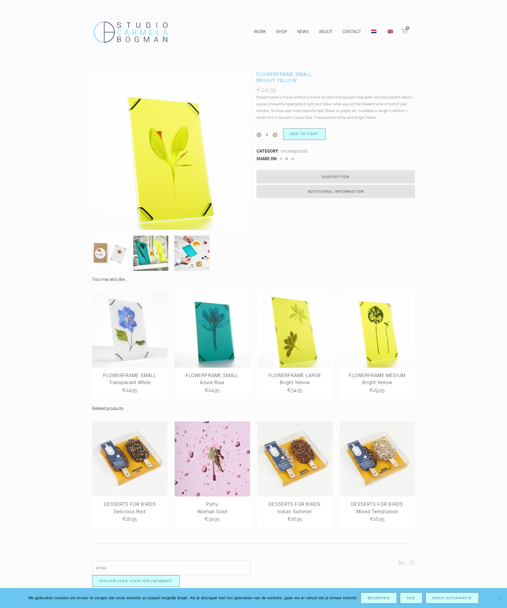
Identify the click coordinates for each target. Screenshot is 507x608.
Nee (411, 598)
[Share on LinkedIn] (293, 159)
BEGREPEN (379, 598)
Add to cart (304, 134)
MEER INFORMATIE (452, 598)
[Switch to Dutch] (374, 32)
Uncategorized (294, 151)
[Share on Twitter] (286, 159)
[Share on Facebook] (281, 159)
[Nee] (500, 598)
